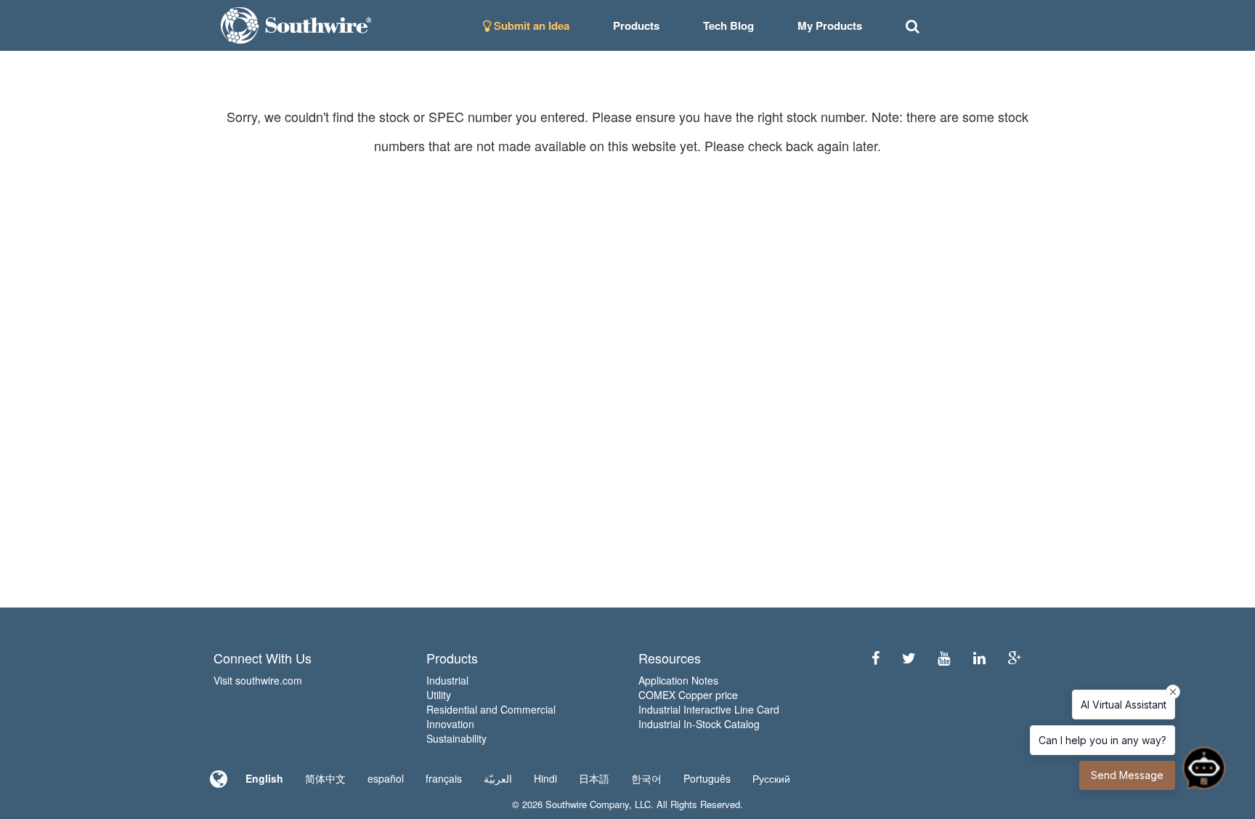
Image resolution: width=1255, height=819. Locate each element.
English (264, 778)
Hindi (545, 778)
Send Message (1127, 775)
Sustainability (456, 738)
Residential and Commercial (491, 709)
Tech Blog (728, 25)
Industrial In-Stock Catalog (699, 724)
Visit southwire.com (258, 680)
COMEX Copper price (688, 694)
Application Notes (678, 680)
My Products (829, 25)
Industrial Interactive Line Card (708, 709)
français (444, 778)
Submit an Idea (530, 25)
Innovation (450, 724)
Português (707, 778)
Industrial (447, 680)
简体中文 (325, 778)
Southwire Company (587, 804)
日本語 (594, 778)
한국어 (646, 778)
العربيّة (498, 778)
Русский (771, 778)
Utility (438, 694)
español (385, 778)
